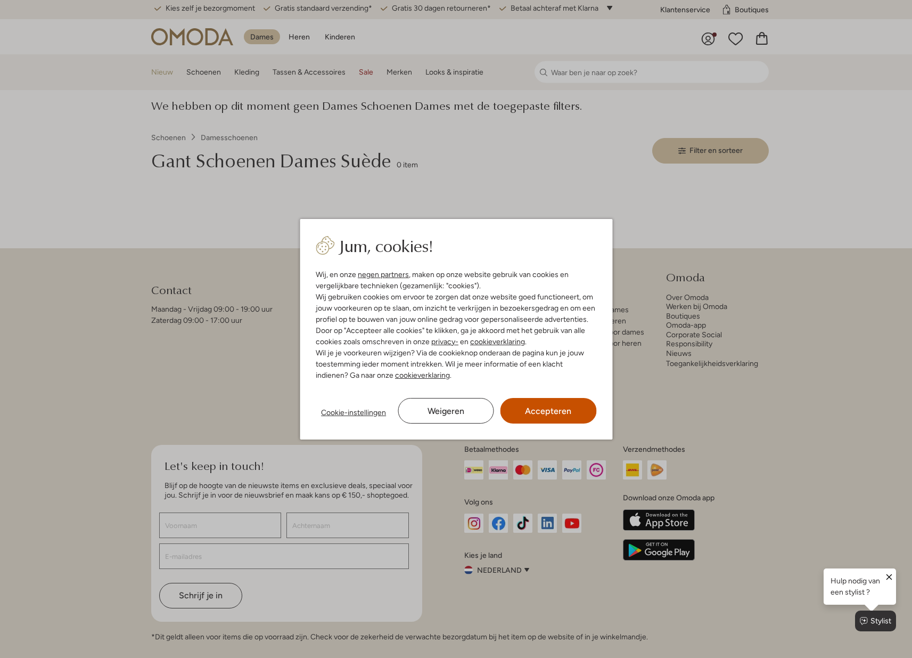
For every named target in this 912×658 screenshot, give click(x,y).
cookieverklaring (497, 341)
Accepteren (548, 411)
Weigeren (446, 411)
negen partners (383, 274)
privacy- (444, 341)
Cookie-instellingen (353, 412)
